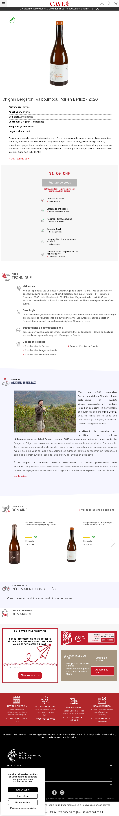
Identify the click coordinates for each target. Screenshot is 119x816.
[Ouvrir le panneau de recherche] (108, 3)
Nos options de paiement (102, 720)
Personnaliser (23, 802)
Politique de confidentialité (80, 799)
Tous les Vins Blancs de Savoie (40, 355)
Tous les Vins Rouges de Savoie (41, 350)
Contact (99, 799)
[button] (102, 3)
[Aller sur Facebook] (54, 792)
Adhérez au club (101, 671)
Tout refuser (23, 796)
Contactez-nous (46, 719)
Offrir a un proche (101, 659)
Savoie (26, 107)
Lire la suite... (21, 476)
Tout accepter (23, 789)
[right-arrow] (113, 542)
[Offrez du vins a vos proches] (89, 638)
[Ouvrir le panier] (115, 3)
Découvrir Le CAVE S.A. (18, 720)
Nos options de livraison (74, 719)
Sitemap (110, 799)
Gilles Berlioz (109, 412)
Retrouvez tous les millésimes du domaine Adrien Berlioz (59, 190)
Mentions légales (56, 799)
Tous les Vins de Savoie (37, 346)
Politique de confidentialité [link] (23, 808)
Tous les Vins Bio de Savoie (84, 346)
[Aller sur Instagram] (62, 792)
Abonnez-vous (30, 675)
